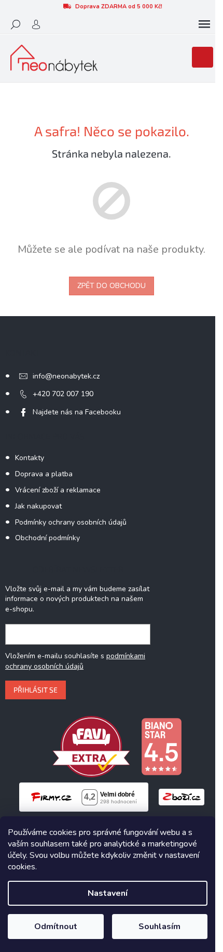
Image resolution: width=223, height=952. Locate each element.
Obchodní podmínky (47, 538)
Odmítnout (55, 926)
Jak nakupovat (38, 506)
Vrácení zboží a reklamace (58, 490)
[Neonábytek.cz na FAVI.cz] (91, 746)
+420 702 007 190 (63, 394)
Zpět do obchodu (111, 286)
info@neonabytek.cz (66, 376)
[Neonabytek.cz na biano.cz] (161, 746)
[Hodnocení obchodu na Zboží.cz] (181, 797)
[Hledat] (15, 24)
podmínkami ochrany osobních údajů (75, 661)
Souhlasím (159, 926)
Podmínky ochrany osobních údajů (71, 522)
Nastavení (108, 893)
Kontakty (29, 458)
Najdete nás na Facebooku (77, 412)
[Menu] (204, 24)
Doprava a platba (44, 474)
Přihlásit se (35, 689)
